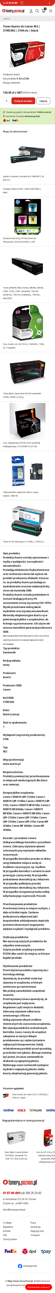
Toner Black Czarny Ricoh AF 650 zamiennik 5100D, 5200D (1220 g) (22, 395)
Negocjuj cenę (37, 1231)
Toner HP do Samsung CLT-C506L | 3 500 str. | (23, 541)
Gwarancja (35, 1226)
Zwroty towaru (10, 1239)
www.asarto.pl (11, 764)
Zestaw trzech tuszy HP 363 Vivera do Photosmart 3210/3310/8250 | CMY (19, 240)
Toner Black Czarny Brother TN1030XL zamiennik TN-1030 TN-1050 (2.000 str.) (16, 1155)
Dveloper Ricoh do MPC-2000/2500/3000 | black (22, 190)
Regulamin (8, 1226)
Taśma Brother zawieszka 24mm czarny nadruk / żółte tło (20, 494)
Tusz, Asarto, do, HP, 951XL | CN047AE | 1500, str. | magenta (23, 346)
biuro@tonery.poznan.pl (14, 1209)
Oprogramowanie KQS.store (18, 1285)
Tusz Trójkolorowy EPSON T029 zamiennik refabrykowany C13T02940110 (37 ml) (21, 444)
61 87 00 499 (11, 3)
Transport (35, 1235)
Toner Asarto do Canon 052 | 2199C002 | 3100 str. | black (30, 1096)
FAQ (5, 1235)
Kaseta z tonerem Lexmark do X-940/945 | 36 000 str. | (23, 178)
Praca (33, 1222)
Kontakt (7, 1231)
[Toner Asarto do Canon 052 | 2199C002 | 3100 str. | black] (27, 53)
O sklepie (7, 1222)
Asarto (17, 74)
